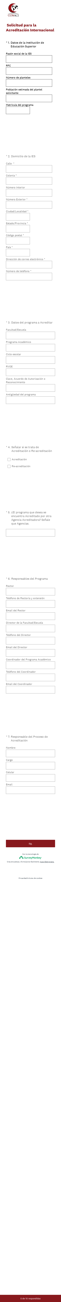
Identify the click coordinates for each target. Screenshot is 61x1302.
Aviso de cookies (35, 878)
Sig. (30, 843)
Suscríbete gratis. (47, 862)
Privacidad (23, 878)
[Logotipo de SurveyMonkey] (30, 857)
